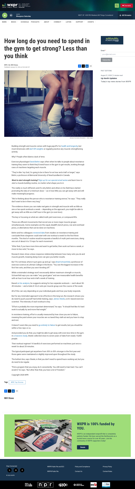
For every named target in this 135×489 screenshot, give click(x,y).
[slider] (14, 15)
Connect (57, 22)
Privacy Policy (107, 466)
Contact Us (78, 471)
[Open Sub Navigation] (8, 22)
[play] (4, 15)
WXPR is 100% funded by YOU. (96, 426)
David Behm (35, 162)
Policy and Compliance (82, 466)
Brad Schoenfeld (63, 262)
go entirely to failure (47, 325)
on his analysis (23, 283)
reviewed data (39, 233)
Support (79, 22)
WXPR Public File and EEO (55, 466)
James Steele (59, 299)
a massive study (20, 336)
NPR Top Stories (17, 382)
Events (91, 22)
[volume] (11, 15)
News (4, 22)
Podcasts (35, 22)
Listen (68, 22)
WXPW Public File (53, 471)
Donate (127, 5)
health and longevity (69, 146)
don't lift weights (36, 149)
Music (13, 22)
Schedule (25, 22)
